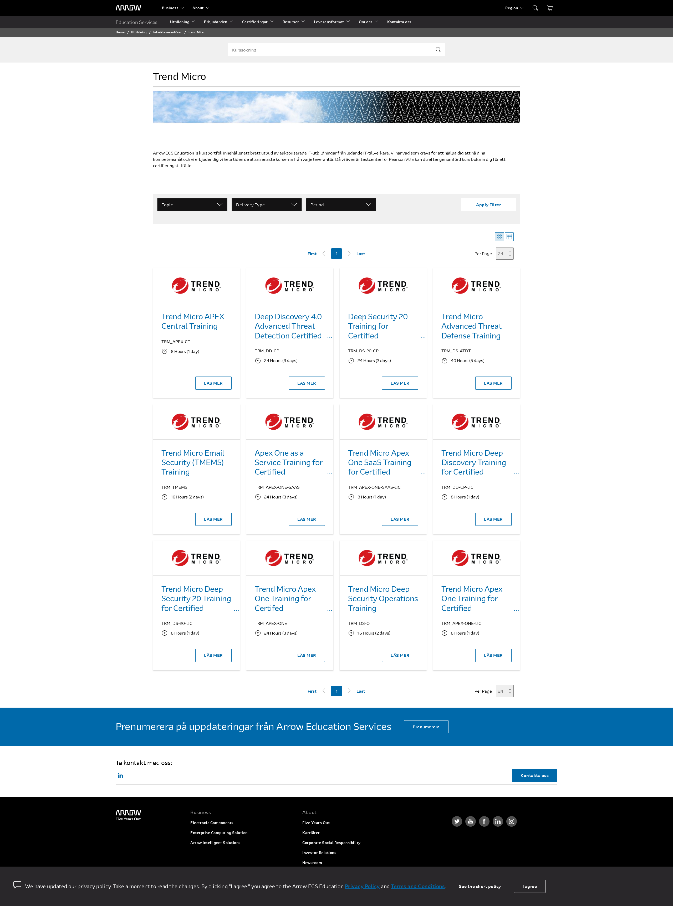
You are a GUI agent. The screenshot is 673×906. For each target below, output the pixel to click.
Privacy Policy (362, 886)
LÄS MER (213, 383)
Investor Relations (319, 852)
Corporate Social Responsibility (331, 842)
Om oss (366, 21)
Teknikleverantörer (167, 32)
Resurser (291, 21)
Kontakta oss (399, 21)
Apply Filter (488, 204)
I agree (530, 886)
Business (170, 7)
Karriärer (311, 832)
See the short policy (480, 886)
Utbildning (179, 21)
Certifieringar (255, 21)
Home (120, 32)
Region (511, 7)
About (198, 7)
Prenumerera (426, 726)
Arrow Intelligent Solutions (215, 842)
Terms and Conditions (418, 886)
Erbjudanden (215, 21)
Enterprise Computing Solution (219, 832)
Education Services (136, 22)
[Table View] (509, 236)
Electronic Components (211, 822)
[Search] (438, 49)
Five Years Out (316, 822)
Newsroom (312, 862)
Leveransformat (329, 21)
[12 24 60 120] (506, 253)
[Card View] (499, 236)
